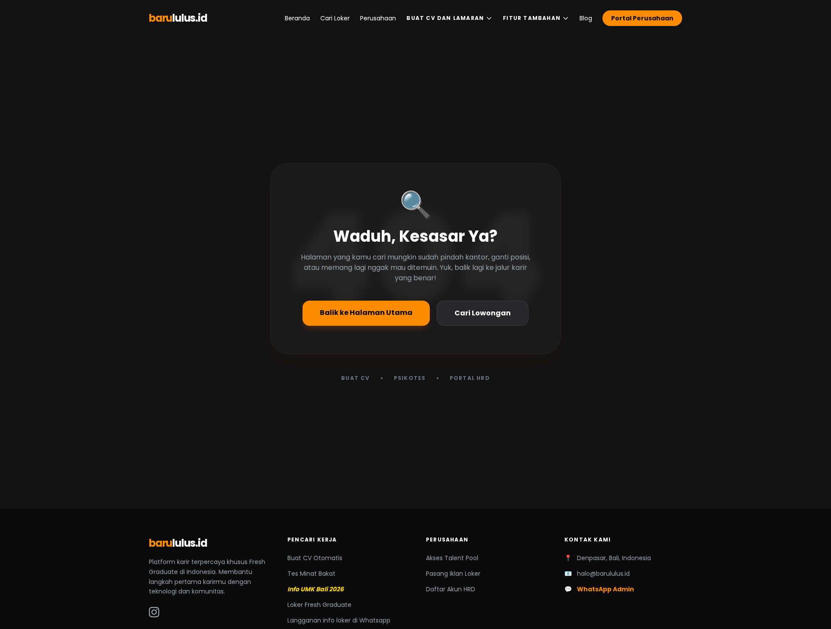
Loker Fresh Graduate (319, 604)
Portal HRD (470, 378)
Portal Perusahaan (642, 18)
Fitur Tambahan (531, 18)
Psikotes (410, 378)
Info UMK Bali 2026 (315, 589)
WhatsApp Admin (605, 589)
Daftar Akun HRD (450, 589)
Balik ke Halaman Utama (366, 313)
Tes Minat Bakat (311, 573)
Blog (586, 18)
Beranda (297, 18)
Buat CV (355, 378)
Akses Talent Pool (452, 558)
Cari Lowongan (482, 313)
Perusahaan (378, 18)
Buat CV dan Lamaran (445, 18)
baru (178, 18)
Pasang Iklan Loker (453, 573)
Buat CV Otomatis (314, 558)
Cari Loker (335, 18)
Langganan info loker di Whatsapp (338, 620)
